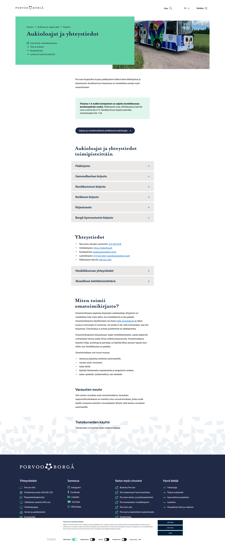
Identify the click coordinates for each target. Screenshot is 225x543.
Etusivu (30, 27)
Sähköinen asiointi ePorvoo (37, 502)
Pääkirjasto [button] (82, 166)
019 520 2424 (99, 255)
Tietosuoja (172, 487)
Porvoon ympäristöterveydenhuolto (137, 511)
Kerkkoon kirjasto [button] (87, 197)
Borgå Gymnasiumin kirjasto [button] (94, 217)
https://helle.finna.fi (103, 247)
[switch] (92, 539)
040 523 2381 (105, 259)
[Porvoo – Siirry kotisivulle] (29, 7)
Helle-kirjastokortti (125, 320)
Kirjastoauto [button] (83, 207)
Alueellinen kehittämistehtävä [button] (95, 281)
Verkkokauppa (31, 507)
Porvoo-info (29, 487)
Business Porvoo (127, 487)
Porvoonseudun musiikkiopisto (134, 502)
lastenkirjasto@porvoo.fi (118, 255)
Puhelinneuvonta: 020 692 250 (38, 492)
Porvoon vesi (126, 507)
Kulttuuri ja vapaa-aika (48, 27)
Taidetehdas (125, 516)
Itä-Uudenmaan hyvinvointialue (135, 492)
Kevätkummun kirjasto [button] (90, 186)
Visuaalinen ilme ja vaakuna (180, 507)
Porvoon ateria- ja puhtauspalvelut (136, 497)
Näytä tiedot (133, 539)
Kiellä (170, 533)
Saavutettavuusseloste (178, 497)
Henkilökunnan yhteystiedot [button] (94, 271)
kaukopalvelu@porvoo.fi (104, 251)
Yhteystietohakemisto (34, 497)
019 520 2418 (115, 243)
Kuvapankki (29, 516)
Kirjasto (66, 27)
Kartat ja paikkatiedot (35, 511)
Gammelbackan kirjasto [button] (91, 176)
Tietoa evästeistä (175, 492)
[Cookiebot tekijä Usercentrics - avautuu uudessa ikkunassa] (51, 539)
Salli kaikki (170, 522)
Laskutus (171, 502)
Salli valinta (170, 528)
